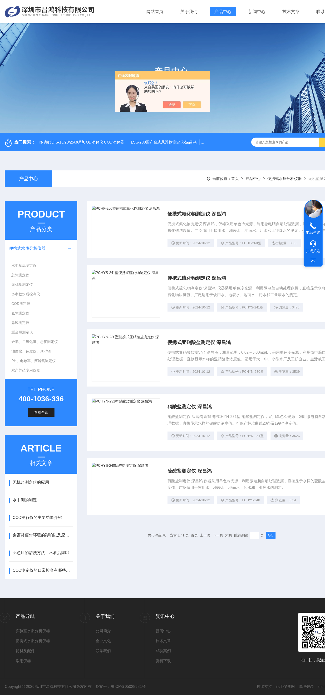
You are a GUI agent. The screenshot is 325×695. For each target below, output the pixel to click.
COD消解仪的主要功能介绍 (37, 517)
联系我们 (103, 651)
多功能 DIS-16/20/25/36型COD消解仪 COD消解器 (81, 142)
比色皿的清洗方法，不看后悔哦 (41, 553)
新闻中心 (257, 11)
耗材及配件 (25, 651)
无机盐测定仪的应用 (31, 482)
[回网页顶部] (313, 261)
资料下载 (163, 661)
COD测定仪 (20, 304)
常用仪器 (23, 661)
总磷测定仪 (20, 323)
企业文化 (103, 641)
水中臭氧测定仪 (23, 265)
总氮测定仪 (20, 275)
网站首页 (154, 11)
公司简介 (103, 631)
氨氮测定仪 (20, 313)
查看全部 (41, 412)
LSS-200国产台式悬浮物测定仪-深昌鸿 (164, 142)
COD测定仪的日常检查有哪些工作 (43, 570)
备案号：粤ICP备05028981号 (120, 687)
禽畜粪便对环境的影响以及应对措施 (43, 535)
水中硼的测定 (25, 500)
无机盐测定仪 (22, 285)
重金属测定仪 (22, 332)
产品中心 (222, 11)
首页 (235, 179)
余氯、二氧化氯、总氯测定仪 (34, 342)
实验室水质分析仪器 (33, 631)
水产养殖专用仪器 (25, 370)
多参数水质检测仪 (25, 294)
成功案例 (163, 651)
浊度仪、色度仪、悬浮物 (31, 351)
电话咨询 (313, 232)
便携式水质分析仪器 (284, 179)
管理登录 (306, 687)
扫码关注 (313, 251)
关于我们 (188, 11)
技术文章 (291, 11)
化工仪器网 (285, 687)
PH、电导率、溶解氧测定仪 (33, 361)
